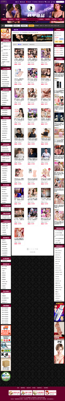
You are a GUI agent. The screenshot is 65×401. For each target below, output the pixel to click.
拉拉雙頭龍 (3, 198)
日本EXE (57, 263)
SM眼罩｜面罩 (4, 223)
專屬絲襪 (3, 295)
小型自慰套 (3, 122)
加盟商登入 (39, 387)
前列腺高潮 (3, 200)
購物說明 (29, 1)
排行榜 (17, 19)
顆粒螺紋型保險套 (5, 77)
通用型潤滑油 (4, 166)
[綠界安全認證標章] (6, 376)
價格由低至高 (25, 44)
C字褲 (2, 270)
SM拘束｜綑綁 (4, 225)
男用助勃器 (3, 137)
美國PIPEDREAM (58, 287)
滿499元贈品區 (4, 310)
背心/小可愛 (4, 266)
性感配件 (3, 285)
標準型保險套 (4, 70)
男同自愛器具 (4, 193)
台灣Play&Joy (58, 296)
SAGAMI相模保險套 (59, 230)
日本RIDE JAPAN (58, 272)
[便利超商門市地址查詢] (6, 339)
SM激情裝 (3, 232)
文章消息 (54, 19)
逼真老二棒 (3, 93)
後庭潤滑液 (3, 179)
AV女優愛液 (4, 175)
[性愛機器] (59, 331)
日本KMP (57, 276)
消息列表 (29, 387)
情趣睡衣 (3, 277)
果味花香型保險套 (5, 81)
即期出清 (3, 65)
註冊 (61, 41)
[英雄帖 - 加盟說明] (6, 355)
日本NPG (57, 248)
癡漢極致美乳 (4, 133)
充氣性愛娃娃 (4, 131)
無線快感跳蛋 (4, 112)
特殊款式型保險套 (5, 83)
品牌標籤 (24, 19)
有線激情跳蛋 (4, 110)
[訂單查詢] (6, 345)
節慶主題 (3, 272)
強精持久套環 (4, 146)
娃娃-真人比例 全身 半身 (5, 140)
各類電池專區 (4, 260)
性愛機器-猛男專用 (5, 156)
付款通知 (47, 19)
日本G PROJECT (58, 250)
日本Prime (57, 278)
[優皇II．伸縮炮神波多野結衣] (59, 312)
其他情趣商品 (4, 255)
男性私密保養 (4, 250)
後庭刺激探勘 (4, 244)
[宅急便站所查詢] (6, 351)
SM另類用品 (4, 234)
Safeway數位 (57, 240)
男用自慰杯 (3, 120)
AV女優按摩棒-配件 (5, 210)
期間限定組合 (4, 59)
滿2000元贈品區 (4, 312)
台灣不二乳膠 (58, 242)
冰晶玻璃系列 (4, 253)
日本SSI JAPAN (58, 270)
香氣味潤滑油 (4, 170)
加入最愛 (48, 1)
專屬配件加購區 (4, 55)
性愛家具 (3, 160)
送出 (57, 41)
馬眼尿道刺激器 (4, 195)
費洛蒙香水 (3, 242)
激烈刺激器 (3, 187)
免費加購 (4, 19)
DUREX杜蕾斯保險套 (59, 238)
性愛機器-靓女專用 (5, 158)
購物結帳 (23, 1)
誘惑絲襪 (3, 279)
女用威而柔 (3, 102)
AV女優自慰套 (4, 128)
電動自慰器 (3, 135)
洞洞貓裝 (3, 275)
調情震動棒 (3, 98)
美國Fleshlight (58, 285)
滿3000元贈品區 (4, 314)
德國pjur (57, 291)
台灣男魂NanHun (58, 300)
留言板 (60, 19)
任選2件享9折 (4, 57)
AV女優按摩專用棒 (5, 208)
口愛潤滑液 (3, 173)
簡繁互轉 (42, 1)
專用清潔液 (3, 246)
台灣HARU (57, 298)
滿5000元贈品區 (4, 318)
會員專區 (46, 387)
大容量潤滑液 (4, 181)
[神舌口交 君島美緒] (59, 352)
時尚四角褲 (3, 300)
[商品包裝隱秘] (6, 364)
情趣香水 (3, 240)
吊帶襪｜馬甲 (4, 281)
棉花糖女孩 (3, 268)
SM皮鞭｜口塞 (4, 227)
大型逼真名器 (4, 126)
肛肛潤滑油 (3, 189)
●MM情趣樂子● (4, 2)
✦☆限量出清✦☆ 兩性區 (5, 50)
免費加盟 (36, 1)
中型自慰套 (3, 124)
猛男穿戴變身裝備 (5, 215)
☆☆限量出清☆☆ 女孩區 (5, 47)
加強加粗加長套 (4, 148)
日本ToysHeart (58, 252)
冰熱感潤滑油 (4, 168)
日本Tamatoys (58, 259)
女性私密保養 (4, 248)
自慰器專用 (3, 177)
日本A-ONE (57, 261)
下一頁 (36, 249)
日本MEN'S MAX (58, 274)
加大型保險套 (4, 75)
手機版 (53, 1)
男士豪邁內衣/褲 (5, 298)
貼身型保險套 (4, 79)
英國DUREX (57, 283)
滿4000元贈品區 (4, 316)
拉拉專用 (3, 202)
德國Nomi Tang (58, 289)
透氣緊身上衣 (4, 302)
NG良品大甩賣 (4, 53)
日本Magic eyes (58, 257)
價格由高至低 (31, 44)
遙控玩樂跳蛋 (4, 114)
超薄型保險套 (4, 73)
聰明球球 (3, 104)
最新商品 (11, 19)
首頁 (18, 1)
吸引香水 (3, 191)
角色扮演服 (3, 283)
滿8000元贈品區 (4, 323)
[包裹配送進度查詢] (6, 330)
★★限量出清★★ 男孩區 (5, 43)
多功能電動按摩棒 (5, 91)
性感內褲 (3, 288)
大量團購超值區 (4, 86)
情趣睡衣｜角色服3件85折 (5, 62)
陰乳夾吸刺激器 (4, 100)
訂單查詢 (41, 19)
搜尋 (32, 25)
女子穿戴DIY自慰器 (5, 218)
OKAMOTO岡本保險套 (59, 236)
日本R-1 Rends (58, 265)
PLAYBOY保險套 (58, 232)
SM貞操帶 (3, 230)
